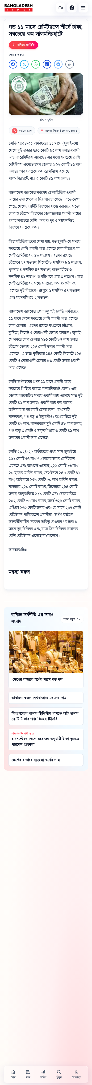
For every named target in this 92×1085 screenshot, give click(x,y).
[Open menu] (83, 7)
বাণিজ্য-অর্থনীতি (25, 45)
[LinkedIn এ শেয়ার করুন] (47, 64)
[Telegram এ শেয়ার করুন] (58, 64)
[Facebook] (72, 7)
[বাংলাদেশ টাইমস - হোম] (18, 8)
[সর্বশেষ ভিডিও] (60, 7)
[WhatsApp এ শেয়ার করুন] (35, 64)
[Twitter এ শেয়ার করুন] (24, 64)
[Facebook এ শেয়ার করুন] (13, 64)
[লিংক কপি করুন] (69, 64)
